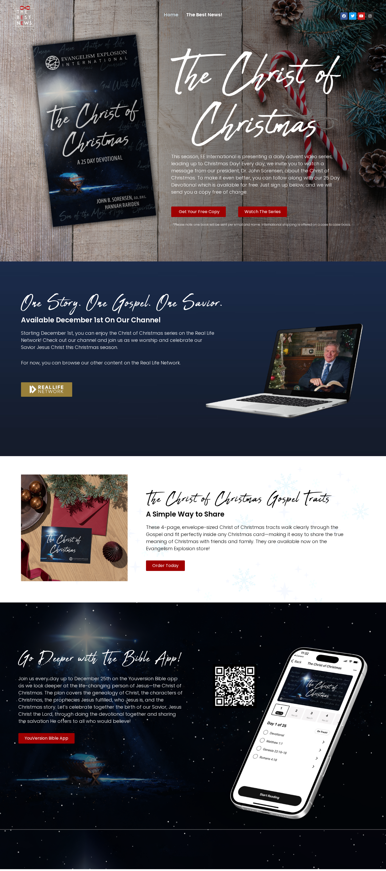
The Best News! (204, 14)
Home (171, 14)
